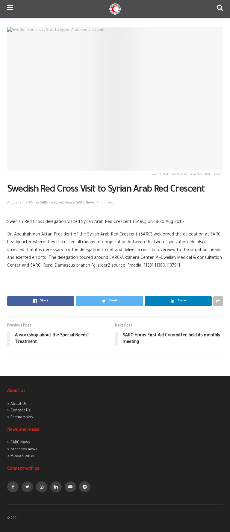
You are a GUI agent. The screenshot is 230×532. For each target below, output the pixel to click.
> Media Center (21, 456)
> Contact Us (18, 411)
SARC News (85, 203)
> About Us (17, 404)
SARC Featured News (57, 203)
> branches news (22, 450)
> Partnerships (20, 418)
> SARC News (18, 443)
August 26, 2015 (20, 203)
